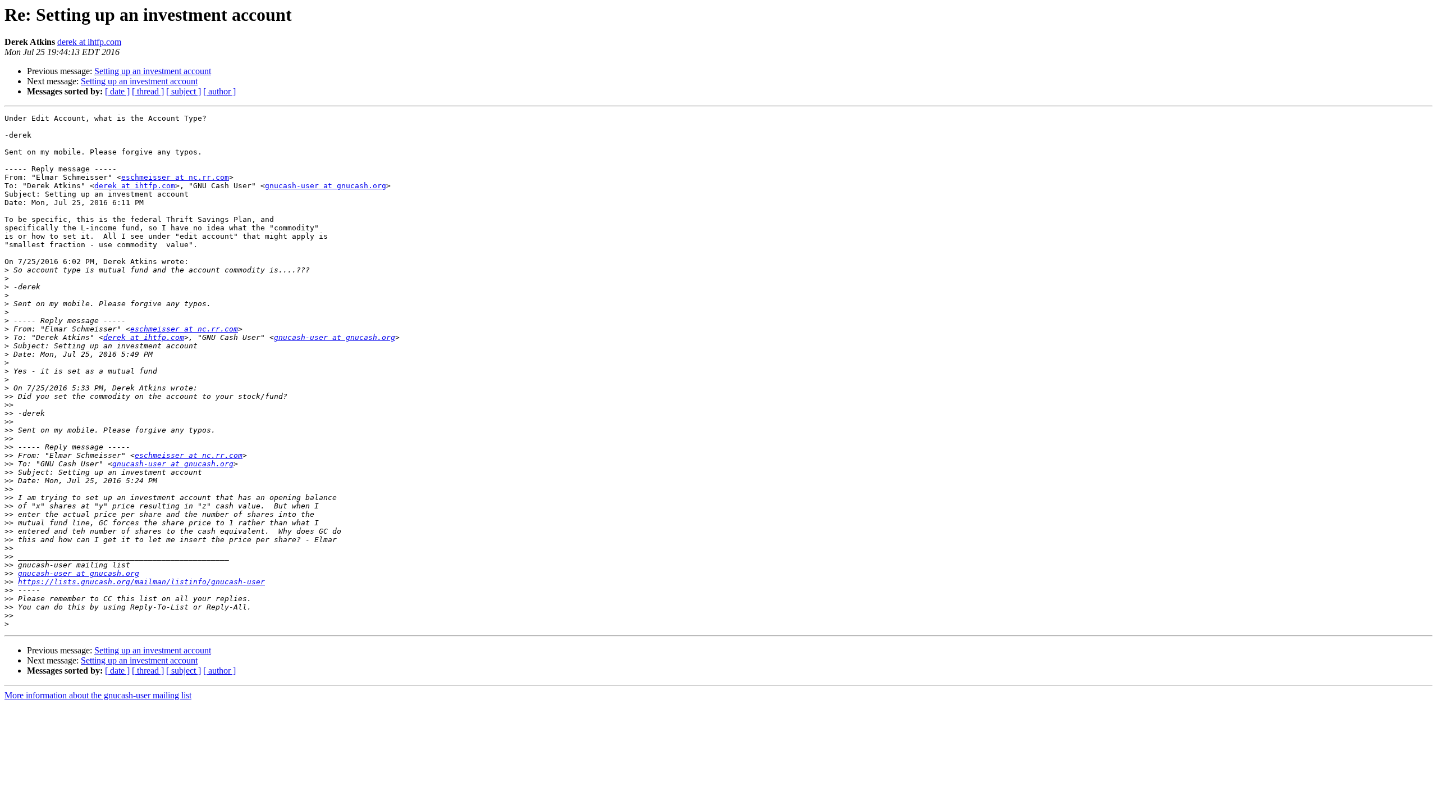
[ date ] (117, 91)
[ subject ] (183, 91)
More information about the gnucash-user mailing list (97, 695)
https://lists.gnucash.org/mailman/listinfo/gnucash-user (141, 582)
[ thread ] (148, 91)
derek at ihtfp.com (89, 42)
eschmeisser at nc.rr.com (175, 177)
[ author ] (219, 91)
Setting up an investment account (152, 71)
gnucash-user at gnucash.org (325, 185)
